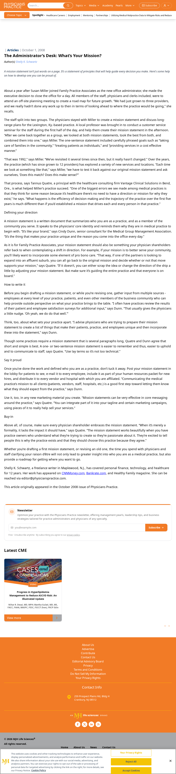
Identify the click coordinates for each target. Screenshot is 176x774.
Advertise (88, 649)
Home (64, 747)
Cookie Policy (38, 770)
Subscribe (154, 527)
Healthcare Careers (55, 15)
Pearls (119, 5)
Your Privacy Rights (88, 678)
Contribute (88, 653)
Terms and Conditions (88, 670)
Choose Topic (14, 15)
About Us (88, 645)
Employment (74, 15)
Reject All (131, 761)
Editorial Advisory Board (88, 661)
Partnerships (102, 15)
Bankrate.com (96, 473)
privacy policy (73, 534)
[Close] (170, 761)
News (93, 747)
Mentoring (88, 15)
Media (92, 5)
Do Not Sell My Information (88, 674)
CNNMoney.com (73, 473)
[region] (88, 761)
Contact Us (88, 657)
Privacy (88, 665)
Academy (107, 5)
